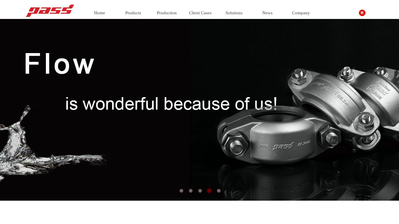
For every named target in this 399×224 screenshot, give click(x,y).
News (267, 12)
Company (301, 12)
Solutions (233, 12)
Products (133, 12)
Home (99, 12)
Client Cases (200, 12)
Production (167, 12)
